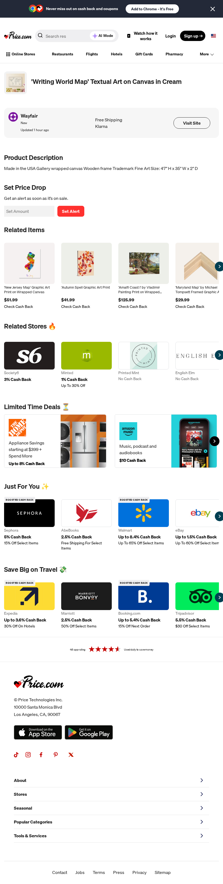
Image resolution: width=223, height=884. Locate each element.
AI (105, 36)
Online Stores (23, 54)
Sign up (191, 36)
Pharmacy (174, 54)
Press (118, 872)
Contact (59, 872)
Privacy (139, 872)
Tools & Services (30, 835)
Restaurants (62, 54)
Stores (20, 794)
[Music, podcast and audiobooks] (166, 441)
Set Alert (71, 211)
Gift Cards (144, 54)
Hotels (116, 54)
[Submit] (40, 37)
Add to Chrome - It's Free (152, 9)
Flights (92, 54)
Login (170, 36)
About (20, 780)
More (204, 54)
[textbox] (213, 36)
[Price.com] (39, 694)
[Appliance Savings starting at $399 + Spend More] (55, 441)
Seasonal (23, 808)
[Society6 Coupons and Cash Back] (29, 365)
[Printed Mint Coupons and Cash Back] (143, 365)
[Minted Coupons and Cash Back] (86, 365)
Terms (99, 872)
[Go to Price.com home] (18, 36)
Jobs (80, 872)
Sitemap (163, 872)
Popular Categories (33, 821)
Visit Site (192, 123)
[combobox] (77, 35)
